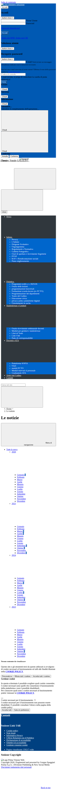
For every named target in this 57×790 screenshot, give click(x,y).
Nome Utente (31, 20)
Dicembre (21, 501)
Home (9, 409)
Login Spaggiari (14, 72)
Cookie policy (12, 731)
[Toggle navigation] (22, 200)
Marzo (19, 479)
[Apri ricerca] (35, 178)
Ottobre (20, 496)
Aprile (19, 482)
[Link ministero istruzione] (13, 4)
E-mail (29, 62)
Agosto (20, 491)
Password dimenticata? (10, 28)
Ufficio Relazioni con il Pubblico (20, 738)
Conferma (14, 156)
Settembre (21, 494)
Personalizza (7, 676)
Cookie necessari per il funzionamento (17, 700)
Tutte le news (11, 449)
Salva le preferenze (21, 710)
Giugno (20, 487)
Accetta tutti (41, 676)
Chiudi (4, 89)
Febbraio (20, 477)
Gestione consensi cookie (17, 745)
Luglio (20, 489)
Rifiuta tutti (22, 676)
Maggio (20, 484)
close (4, 212)
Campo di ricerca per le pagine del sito (17, 382)
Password (30, 23)
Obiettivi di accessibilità (16, 743)
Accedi (4, 7)
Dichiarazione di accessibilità (18, 740)
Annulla (5, 156)
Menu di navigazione (38, 444)
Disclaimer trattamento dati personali (16, 767)
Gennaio (21, 475)
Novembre (21, 499)
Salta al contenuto (8, 2)
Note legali (11, 733)
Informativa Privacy (14, 735)
